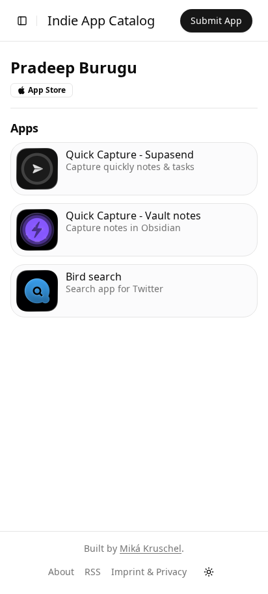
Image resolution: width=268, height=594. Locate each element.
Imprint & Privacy (149, 571)
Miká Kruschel (150, 548)
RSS (93, 571)
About (61, 571)
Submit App (216, 20)
